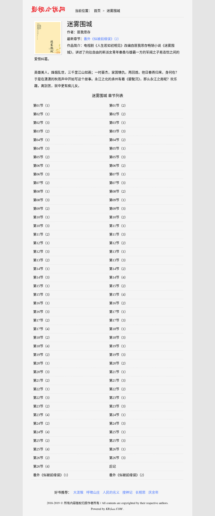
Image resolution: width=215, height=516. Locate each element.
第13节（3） (118, 260)
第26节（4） (42, 466)
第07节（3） (118, 183)
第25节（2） (42, 440)
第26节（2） (42, 458)
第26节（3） (118, 458)
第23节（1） (118, 397)
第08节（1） (42, 191)
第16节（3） (42, 312)
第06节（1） (42, 165)
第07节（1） (118, 174)
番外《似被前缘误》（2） (102, 39)
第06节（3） (42, 174)
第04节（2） (118, 140)
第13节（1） (118, 251)
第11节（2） (42, 234)
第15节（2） (118, 286)
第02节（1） (42, 114)
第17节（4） (42, 329)
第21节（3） (118, 380)
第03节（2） (42, 131)
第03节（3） (118, 131)
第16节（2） (118, 303)
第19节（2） (42, 355)
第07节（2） (42, 183)
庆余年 (153, 492)
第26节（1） (118, 449)
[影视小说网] (48, 8)
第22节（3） (42, 397)
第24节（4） (42, 432)
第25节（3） (118, 440)
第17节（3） (118, 320)
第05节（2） (42, 157)
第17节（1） (118, 312)
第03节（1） (118, 122)
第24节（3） (118, 423)
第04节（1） (42, 140)
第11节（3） (118, 234)
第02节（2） (118, 114)
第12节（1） (42, 243)
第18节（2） (42, 337)
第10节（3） (42, 226)
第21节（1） (118, 372)
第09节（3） (118, 208)
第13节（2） (42, 260)
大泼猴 (78, 492)
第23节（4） (42, 415)
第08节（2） (118, 191)
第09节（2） (42, 208)
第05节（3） (118, 157)
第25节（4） (42, 449)
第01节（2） (118, 105)
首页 (97, 11)
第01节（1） (42, 105)
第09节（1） (118, 200)
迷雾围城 (113, 11)
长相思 (140, 492)
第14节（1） (42, 269)
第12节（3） (42, 251)
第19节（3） (118, 355)
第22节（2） (118, 389)
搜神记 (127, 492)
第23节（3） (118, 406)
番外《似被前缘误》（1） (51, 475)
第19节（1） (118, 346)
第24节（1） (118, 415)
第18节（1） (118, 329)
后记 (112, 466)
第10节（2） (118, 217)
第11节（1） (118, 226)
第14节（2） (118, 269)
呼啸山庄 (93, 492)
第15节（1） (42, 286)
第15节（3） (42, 294)
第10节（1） (42, 217)
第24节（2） (42, 423)
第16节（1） (42, 303)
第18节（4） (42, 346)
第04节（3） (42, 148)
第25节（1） (118, 432)
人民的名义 (111, 492)
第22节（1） (42, 389)
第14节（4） (118, 277)
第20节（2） (118, 363)
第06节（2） (118, 165)
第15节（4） (118, 294)
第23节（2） (42, 406)
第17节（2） (42, 320)
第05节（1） (118, 148)
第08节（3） (42, 200)
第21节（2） (42, 380)
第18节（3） (118, 337)
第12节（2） (118, 243)
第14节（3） (42, 277)
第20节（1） (42, 363)
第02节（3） (42, 122)
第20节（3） (42, 372)
